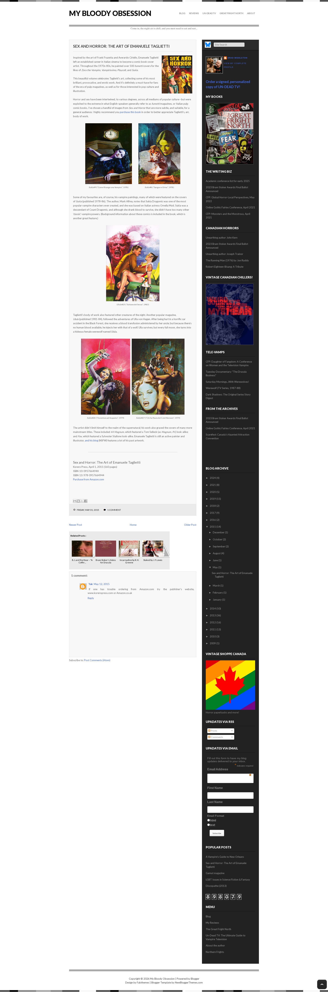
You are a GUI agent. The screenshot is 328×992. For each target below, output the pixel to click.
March (216, 585)
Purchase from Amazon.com (88, 479)
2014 (213, 608)
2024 (213, 477)
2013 (213, 615)
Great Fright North (231, 13)
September (219, 546)
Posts (213, 730)
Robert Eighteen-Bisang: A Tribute (224, 266)
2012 (213, 622)
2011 (213, 629)
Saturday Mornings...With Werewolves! (227, 381)
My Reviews (212, 922)
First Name (215, 788)
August (217, 553)
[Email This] (75, 501)
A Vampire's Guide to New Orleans (225, 856)
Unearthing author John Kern (221, 237)
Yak (91, 584)
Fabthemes (143, 982)
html (213, 820)
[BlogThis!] (78, 501)
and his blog (91, 440)
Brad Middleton (237, 58)
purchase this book (130, 112)
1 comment (114, 509)
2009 (213, 643)
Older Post (190, 524)
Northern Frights (215, 951)
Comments (216, 737)
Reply (91, 598)
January (217, 599)
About (251, 13)
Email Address (229, 770)
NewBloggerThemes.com (189, 982)
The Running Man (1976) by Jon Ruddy (227, 260)
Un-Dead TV (209, 13)
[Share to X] (82, 501)
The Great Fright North (218, 929)
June (215, 560)
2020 (213, 491)
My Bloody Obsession (110, 13)
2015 (213, 526)
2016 (213, 519)
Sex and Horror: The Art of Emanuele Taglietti (121, 46)
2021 (213, 484)
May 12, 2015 (102, 584)
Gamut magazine (215, 873)
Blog (182, 13)
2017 (213, 512)
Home (133, 524)
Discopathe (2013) (216, 885)
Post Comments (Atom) (97, 660)
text (212, 825)
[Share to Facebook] (86, 501)
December (219, 532)
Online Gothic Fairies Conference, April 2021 (230, 207)
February (218, 592)
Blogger (195, 978)
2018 (213, 505)
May (215, 567)
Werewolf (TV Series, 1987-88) (223, 388)
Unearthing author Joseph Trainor (224, 253)
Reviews (194, 13)
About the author (215, 945)
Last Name (215, 802)
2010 (213, 636)
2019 (213, 498)
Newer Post (75, 524)
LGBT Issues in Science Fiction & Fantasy (228, 879)
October (218, 539)
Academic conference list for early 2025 (228, 181)
